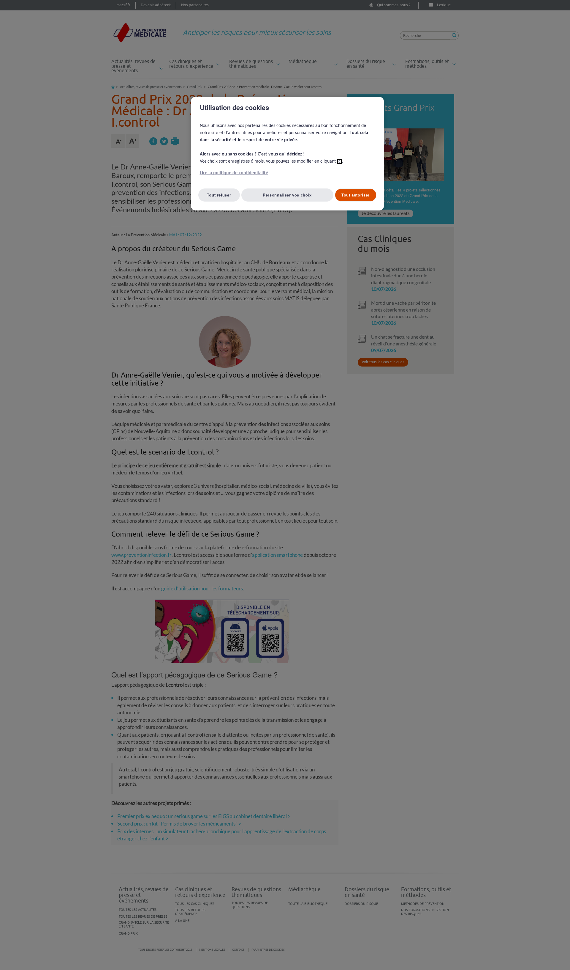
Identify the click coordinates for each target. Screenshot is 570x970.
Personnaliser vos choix (287, 195)
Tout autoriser (355, 195)
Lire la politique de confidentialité (234, 173)
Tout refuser (219, 195)
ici (339, 161)
